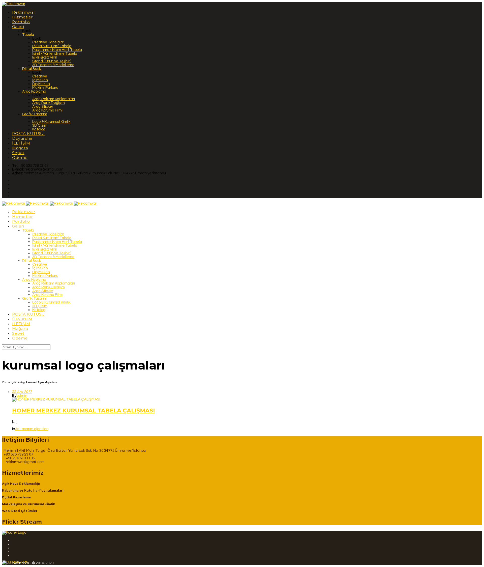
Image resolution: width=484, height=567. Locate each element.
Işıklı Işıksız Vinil (44, 57)
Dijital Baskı (32, 69)
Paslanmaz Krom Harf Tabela (57, 50)
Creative (39, 76)
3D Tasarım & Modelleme (53, 65)
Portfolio (21, 21)
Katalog (38, 129)
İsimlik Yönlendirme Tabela (54, 53)
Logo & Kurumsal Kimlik (51, 122)
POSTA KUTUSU (28, 133)
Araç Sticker (42, 106)
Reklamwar (23, 12)
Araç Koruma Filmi (47, 110)
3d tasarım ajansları (31, 429)
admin (21, 396)
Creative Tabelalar (48, 42)
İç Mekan (40, 80)
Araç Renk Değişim (48, 103)
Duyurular (22, 138)
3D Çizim (39, 125)
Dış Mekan (41, 84)
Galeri (18, 26)
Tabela (28, 35)
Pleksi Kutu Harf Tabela (51, 46)
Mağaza (20, 148)
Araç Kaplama (34, 91)
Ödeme (20, 157)
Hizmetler (22, 17)
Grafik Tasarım (34, 114)
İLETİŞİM (21, 143)
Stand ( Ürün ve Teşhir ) (51, 61)
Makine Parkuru (45, 88)
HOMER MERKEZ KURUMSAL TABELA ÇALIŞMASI (83, 410)
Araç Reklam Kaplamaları (53, 99)
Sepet (18, 152)
